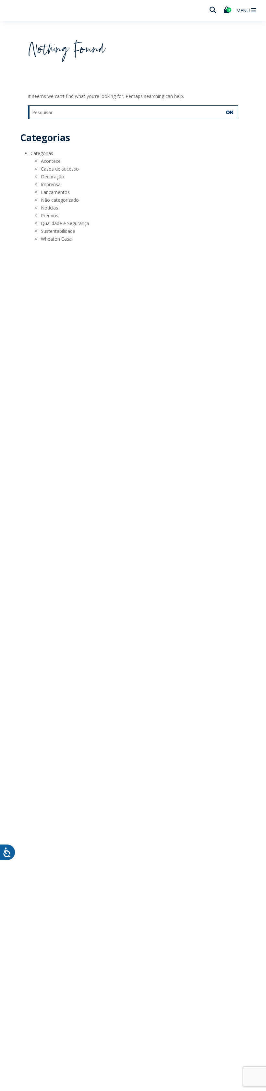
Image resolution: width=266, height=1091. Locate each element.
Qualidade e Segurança (65, 223)
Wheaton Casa (56, 239)
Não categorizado (60, 200)
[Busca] (213, 10)
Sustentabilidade (58, 231)
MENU (243, 10)
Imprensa (51, 184)
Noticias (49, 208)
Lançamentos (55, 192)
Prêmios (49, 215)
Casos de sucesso (60, 169)
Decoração (52, 177)
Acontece (51, 161)
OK (230, 112)
